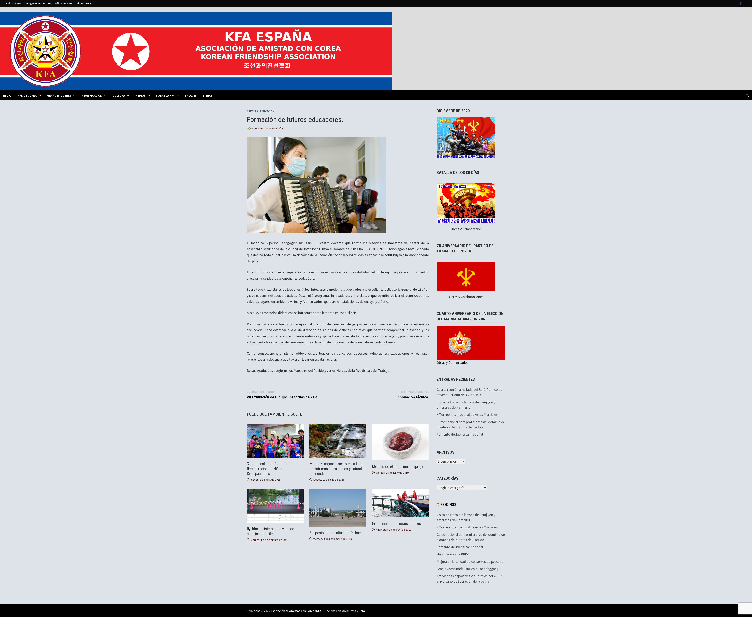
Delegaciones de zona (38, 3)
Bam (362, 611)
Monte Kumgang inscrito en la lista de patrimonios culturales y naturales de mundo (337, 468)
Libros (208, 95)
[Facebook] (741, 3)
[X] (745, 3)
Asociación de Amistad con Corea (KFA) (296, 611)
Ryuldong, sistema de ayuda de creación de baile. (270, 531)
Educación (267, 111)
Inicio (7, 95)
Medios (140, 95)
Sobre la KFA (13, 3)
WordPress (349, 611)
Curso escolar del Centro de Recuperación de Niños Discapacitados (268, 468)
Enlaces (191, 95)
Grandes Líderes (59, 95)
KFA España (276, 128)
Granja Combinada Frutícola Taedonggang (468, 568)
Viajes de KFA (84, 3)
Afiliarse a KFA (64, 3)
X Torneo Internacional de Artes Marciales (467, 414)
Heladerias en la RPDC (453, 554)
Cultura (119, 95)
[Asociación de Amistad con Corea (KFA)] (196, 51)
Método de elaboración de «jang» (397, 466)
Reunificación (92, 95)
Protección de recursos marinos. (397, 523)
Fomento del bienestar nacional (460, 434)
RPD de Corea (27, 95)
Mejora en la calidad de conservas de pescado (470, 561)
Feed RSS (448, 504)
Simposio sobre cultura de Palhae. (335, 532)
